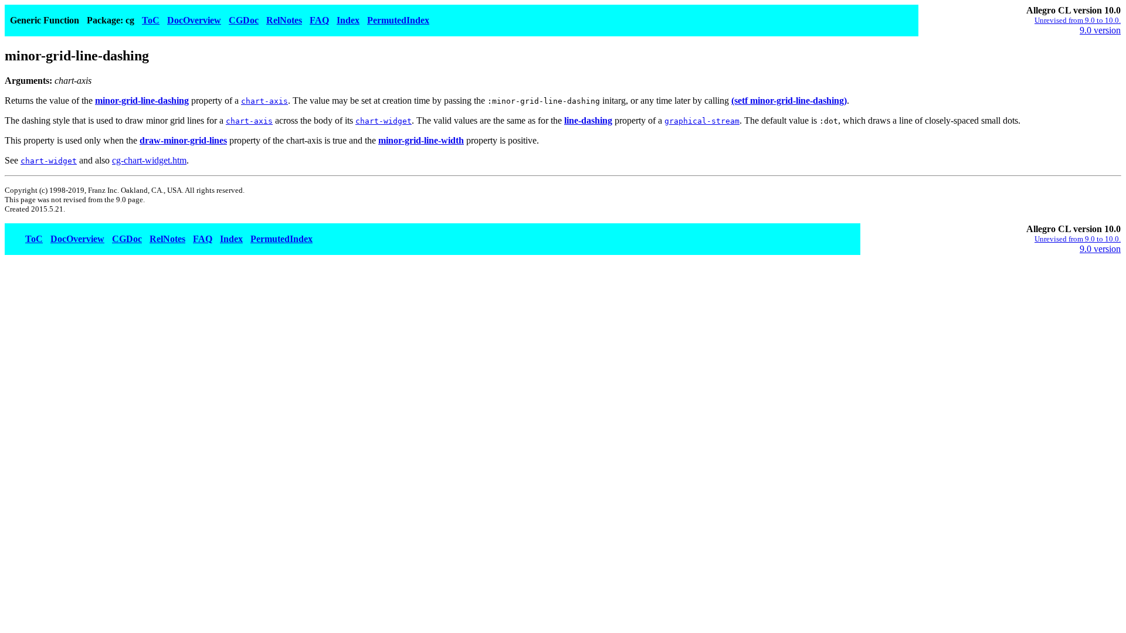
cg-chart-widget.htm (149, 160)
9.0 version (1100, 30)
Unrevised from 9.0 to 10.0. (1078, 20)
